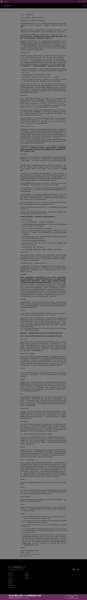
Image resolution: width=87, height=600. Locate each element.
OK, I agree (71, 596)
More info (27, 597)
